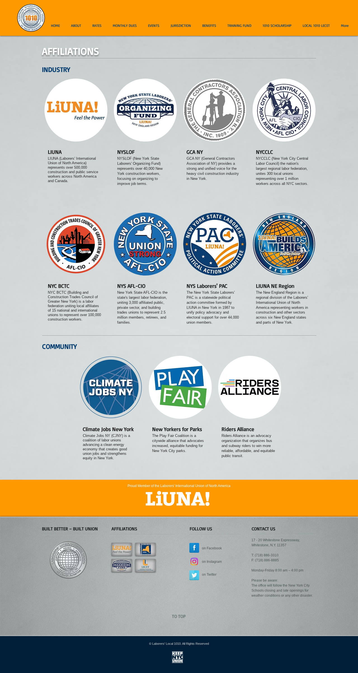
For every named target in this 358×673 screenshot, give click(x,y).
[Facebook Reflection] (194, 548)
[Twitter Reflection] (194, 575)
